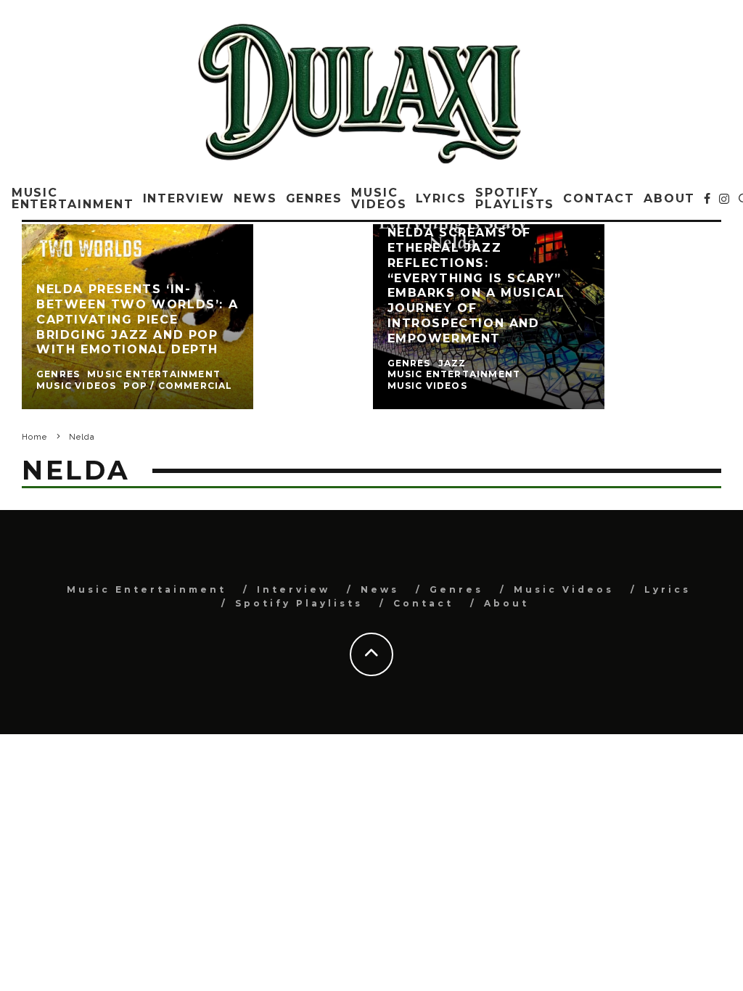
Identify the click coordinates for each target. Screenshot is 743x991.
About (670, 198)
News (255, 198)
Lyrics (441, 198)
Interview (184, 198)
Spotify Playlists (514, 198)
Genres (314, 198)
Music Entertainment (73, 198)
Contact (598, 198)
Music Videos (379, 198)
